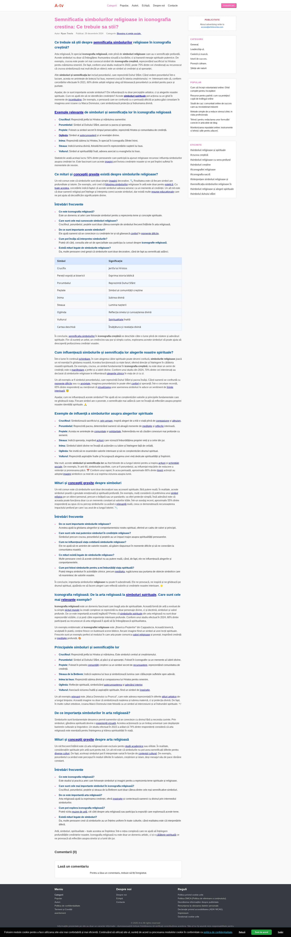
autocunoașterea (113, 684)
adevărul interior (133, 684)
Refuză (242, 932)
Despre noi (159, 5)
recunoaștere (140, 665)
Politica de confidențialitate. (68, 905)
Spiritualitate (116, 319)
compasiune (162, 420)
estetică (169, 184)
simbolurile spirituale (131, 613)
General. (194, 44)
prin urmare (106, 420)
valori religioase (141, 634)
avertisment (60, 913)
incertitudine (75, 99)
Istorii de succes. (198, 58)
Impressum (183, 913)
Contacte (173, 5)
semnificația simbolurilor (112, 42)
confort (134, 233)
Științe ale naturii (198, 68)
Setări (280, 932)
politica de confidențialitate (218, 932)
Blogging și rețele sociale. (129, 33)
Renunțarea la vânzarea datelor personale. (198, 905)
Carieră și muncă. (199, 54)
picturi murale (72, 610)
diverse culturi (62, 753)
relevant (75, 696)
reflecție (159, 426)
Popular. (124, 5)
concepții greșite (86, 174)
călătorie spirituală (166, 834)
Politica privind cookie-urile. (191, 895)
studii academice (134, 746)
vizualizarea (104, 387)
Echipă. (146, 5)
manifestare (78, 370)
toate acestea (62, 188)
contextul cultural (148, 753)
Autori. (135, 5)
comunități (93, 665)
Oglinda (63, 135)
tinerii (160, 470)
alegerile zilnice (115, 373)
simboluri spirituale (135, 96)
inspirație (145, 690)
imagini (109, 161)
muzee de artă (79, 811)
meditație (147, 426)
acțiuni (100, 440)
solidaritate (115, 431)
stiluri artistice (169, 696)
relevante (68, 600)
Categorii (112, 5)
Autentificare (228, 5)
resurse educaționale (162, 191)
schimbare (84, 359)
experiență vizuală (106, 723)
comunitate (100, 431)
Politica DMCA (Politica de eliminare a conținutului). (202, 898)
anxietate (85, 383)
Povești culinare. (198, 63)
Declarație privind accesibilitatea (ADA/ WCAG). (200, 909)
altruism (176, 420)
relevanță (121, 504)
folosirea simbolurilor (116, 184)
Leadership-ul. (197, 49)
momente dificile (150, 233)
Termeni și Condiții (63, 909)
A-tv (59, 5)
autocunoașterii (88, 135)
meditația (120, 571)
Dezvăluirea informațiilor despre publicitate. (198, 902)
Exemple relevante (69, 112)
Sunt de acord (261, 932)
